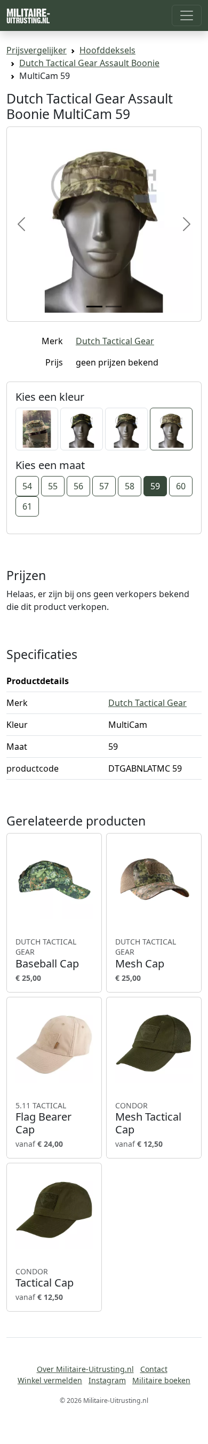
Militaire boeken (161, 1380)
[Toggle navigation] (187, 15)
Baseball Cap (47, 953)
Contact (153, 1369)
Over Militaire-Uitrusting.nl (85, 1369)
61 (27, 506)
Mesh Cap (145, 953)
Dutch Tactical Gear (115, 341)
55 (53, 486)
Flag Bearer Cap (43, 1118)
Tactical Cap (44, 1278)
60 (181, 486)
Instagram (107, 1380)
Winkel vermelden (50, 1380)
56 (78, 486)
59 (155, 486)
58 (129, 486)
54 (27, 486)
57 (104, 486)
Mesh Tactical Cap (148, 1118)
